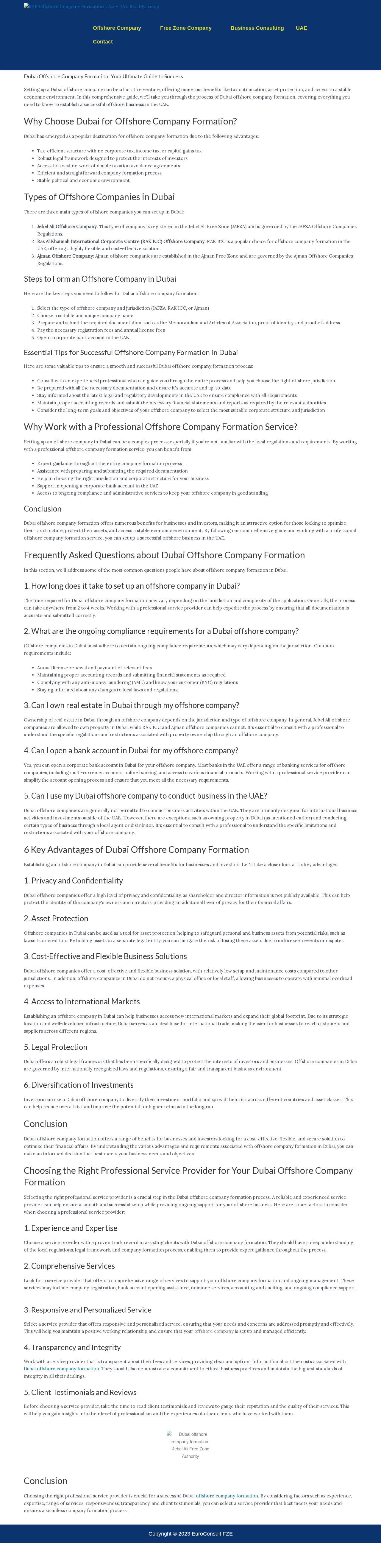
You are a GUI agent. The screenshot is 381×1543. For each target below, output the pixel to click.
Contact (103, 42)
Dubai (189, 1496)
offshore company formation (227, 1496)
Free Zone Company (186, 28)
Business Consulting (257, 28)
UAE (301, 28)
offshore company (214, 1331)
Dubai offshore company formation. (62, 1368)
